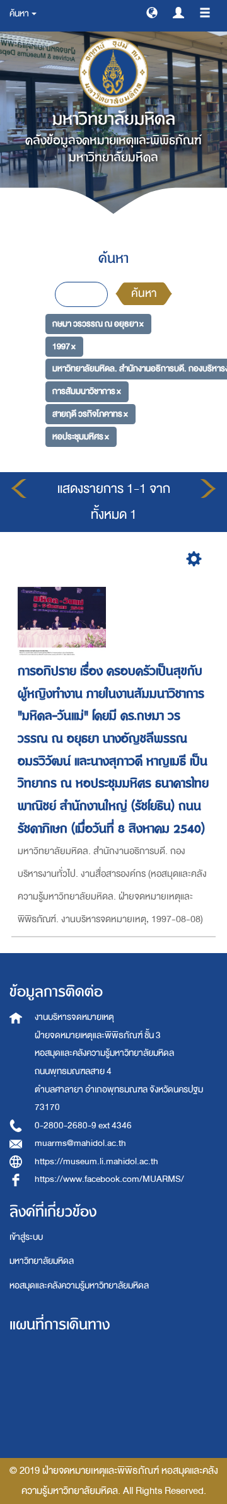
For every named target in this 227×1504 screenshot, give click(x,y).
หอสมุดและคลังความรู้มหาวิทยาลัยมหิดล (79, 1285)
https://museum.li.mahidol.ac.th (96, 1161)
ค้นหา (143, 293)
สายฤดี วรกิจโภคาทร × (90, 414)
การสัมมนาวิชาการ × (86, 391)
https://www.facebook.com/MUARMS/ (109, 1179)
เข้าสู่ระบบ (26, 1237)
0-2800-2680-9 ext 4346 (83, 1125)
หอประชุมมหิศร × (80, 436)
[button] (152, 12)
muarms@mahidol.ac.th (80, 1143)
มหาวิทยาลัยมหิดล (41, 1261)
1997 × (64, 346)
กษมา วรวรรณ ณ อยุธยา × (98, 323)
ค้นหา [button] (19, 13)
